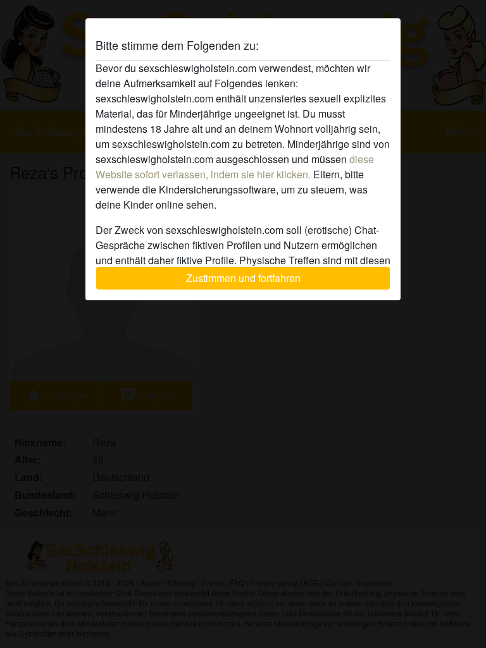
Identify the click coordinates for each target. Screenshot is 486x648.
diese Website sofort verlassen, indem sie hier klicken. (235, 166)
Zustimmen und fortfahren (243, 278)
